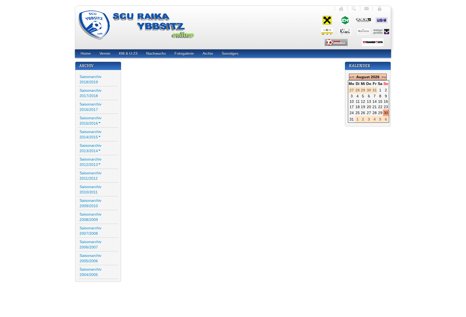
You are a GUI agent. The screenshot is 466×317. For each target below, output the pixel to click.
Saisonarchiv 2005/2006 (90, 258)
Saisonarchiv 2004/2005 (90, 272)
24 (352, 113)
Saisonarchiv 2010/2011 (90, 189)
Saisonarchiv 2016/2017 (90, 107)
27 (369, 113)
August (363, 77)
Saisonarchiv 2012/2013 (90, 162)
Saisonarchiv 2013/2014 (90, 148)
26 (363, 113)
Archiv (208, 53)
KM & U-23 (128, 53)
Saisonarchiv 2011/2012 (90, 175)
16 (386, 101)
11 (358, 101)
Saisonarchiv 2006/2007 (90, 244)
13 (369, 101)
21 (374, 107)
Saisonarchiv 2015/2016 (90, 120)
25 (357, 113)
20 (369, 107)
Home (86, 53)
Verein (105, 53)
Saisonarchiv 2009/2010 (90, 203)
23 (386, 107)
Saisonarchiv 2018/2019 (90, 79)
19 (363, 107)
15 (380, 101)
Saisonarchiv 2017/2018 (90, 93)
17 (352, 107)
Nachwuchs (156, 53)
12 (363, 101)
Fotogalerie (184, 53)
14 (374, 101)
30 (386, 113)
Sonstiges (230, 53)
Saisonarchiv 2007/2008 (90, 231)
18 (357, 107)
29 (380, 113)
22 (380, 107)
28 (374, 113)
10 (352, 101)
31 (352, 119)
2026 (375, 77)
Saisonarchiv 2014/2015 (90, 134)
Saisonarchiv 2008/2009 (90, 217)
